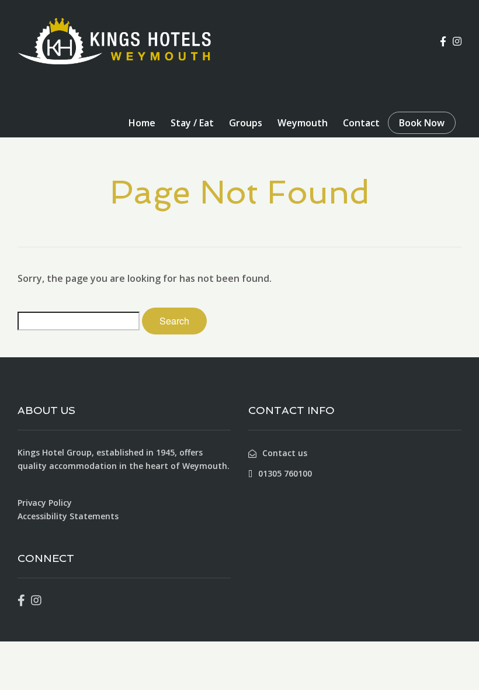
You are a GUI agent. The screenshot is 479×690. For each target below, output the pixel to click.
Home (142, 122)
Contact (361, 122)
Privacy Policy (45, 502)
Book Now (422, 123)
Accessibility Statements (68, 516)
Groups (245, 122)
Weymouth (302, 122)
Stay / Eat (192, 122)
